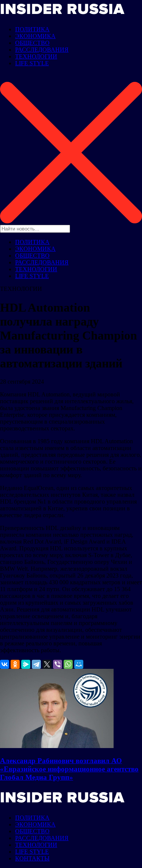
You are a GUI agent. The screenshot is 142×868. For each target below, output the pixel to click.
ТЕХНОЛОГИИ (36, 56)
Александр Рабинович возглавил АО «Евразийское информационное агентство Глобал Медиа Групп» (69, 769)
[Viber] (57, 664)
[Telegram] (36, 664)
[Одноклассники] (15, 664)
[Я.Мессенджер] (25, 664)
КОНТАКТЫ (32, 858)
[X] (46, 664)
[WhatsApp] (68, 664)
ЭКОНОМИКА (35, 36)
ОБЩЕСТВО (32, 43)
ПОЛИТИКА (32, 29)
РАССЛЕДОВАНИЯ (42, 49)
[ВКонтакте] (4, 664)
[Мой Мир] (78, 664)
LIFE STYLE (32, 63)
